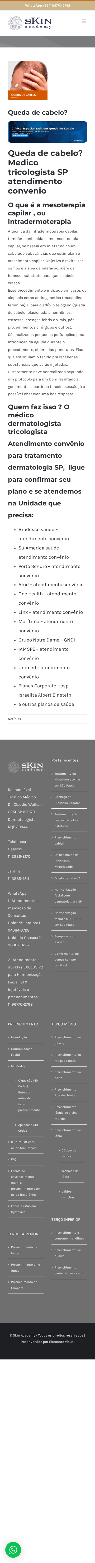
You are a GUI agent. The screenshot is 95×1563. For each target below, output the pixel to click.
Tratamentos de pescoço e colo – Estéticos (66, 820)
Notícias (14, 719)
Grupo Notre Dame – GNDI (46, 640)
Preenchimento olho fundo (25, 1267)
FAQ (13, 1159)
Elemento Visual (62, 1342)
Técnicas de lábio (70, 1174)
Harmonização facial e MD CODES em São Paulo (68, 919)
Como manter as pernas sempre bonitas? (67, 959)
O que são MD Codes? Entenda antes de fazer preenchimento (28, 1095)
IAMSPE (26, 649)
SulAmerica (31, 548)
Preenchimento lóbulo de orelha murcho (66, 1113)
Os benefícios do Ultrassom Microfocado (67, 861)
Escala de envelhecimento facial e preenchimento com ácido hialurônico (25, 1183)
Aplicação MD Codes (28, 1127)
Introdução (19, 1037)
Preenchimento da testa (24, 1250)
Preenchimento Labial (66, 840)
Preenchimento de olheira (68, 1040)
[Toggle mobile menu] (84, 21)
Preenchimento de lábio (68, 1133)
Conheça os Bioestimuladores (67, 799)
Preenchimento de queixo (68, 1253)
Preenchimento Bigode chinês (66, 1092)
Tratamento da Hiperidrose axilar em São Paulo (67, 779)
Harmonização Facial (21, 1052)
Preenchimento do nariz (68, 1075)
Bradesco (29, 529)
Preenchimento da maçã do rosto (68, 1057)
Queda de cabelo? (67, 878)
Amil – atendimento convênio (51, 584)
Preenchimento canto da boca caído (69, 1270)
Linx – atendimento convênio (50, 612)
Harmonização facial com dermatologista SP (68, 895)
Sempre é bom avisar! (65, 939)
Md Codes (18, 1066)
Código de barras (69, 1153)
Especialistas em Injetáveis (23, 1209)
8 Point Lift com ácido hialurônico (24, 1145)
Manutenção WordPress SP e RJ (47, 1348)
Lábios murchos (68, 1194)
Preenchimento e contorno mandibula (69, 1235)
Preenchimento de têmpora (24, 1285)
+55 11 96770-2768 (47, 5)
